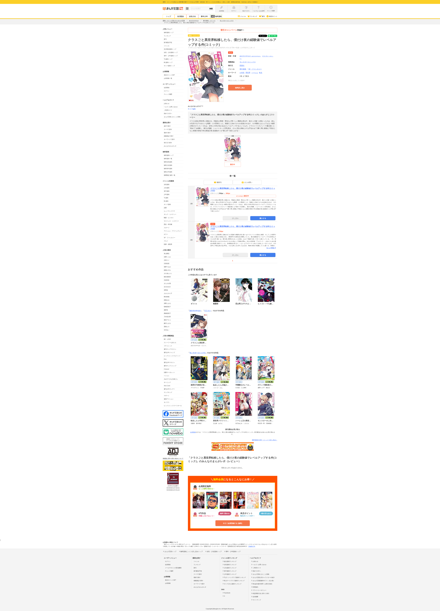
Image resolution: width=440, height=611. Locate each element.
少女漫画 (166, 188)
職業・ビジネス (168, 218)
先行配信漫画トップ (170, 49)
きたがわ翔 (167, 283)
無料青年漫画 (168, 168)
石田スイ (166, 260)
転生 (260, 73)
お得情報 (167, 583)
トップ (168, 16)
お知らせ (166, 103)
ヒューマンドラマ (169, 211)
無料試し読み (240, 88)
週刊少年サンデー (169, 389)
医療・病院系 (168, 244)
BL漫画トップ (168, 62)
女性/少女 (192, 16)
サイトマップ (257, 600)
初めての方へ (168, 113)
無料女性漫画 (168, 162)
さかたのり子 (168, 293)
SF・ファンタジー (169, 237)
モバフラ (166, 402)
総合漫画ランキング (230, 561)
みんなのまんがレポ (170, 146)
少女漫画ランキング (230, 568)
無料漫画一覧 (168, 158)
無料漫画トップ (168, 32)
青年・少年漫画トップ (171, 56)
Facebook (227, 593)
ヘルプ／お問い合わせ (171, 107)
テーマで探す (168, 129)
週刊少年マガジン (169, 362)
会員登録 (166, 87)
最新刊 (219, 182)
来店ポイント (273, 16)
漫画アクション (168, 399)
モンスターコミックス (198, 353)
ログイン (166, 91)
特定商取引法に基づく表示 (261, 593)
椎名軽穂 (166, 297)
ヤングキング (168, 392)
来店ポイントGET (169, 75)
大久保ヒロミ (168, 273)
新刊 (263, 16)
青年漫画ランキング (230, 571)
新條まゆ (166, 300)
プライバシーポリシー (259, 590)
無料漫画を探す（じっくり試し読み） (264, 440)
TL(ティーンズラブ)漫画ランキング (235, 577)
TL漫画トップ (168, 59)
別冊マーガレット (169, 372)
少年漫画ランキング (230, 574)
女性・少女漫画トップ (171, 52)
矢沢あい (166, 330)
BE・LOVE (167, 339)
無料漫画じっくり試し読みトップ (191, 551)
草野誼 (166, 290)
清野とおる (167, 303)
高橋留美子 (167, 313)
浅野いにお (167, 257)
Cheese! (166, 369)
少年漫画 (166, 194)
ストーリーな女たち (170, 342)
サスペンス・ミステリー (171, 221)
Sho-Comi (167, 386)
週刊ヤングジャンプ (170, 366)
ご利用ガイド (168, 110)
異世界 (248, 73)
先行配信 (180, 16)
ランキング (253, 16)
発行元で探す (168, 143)
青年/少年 (204, 16)
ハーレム (255, 73)
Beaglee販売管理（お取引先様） (263, 584)
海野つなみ (167, 267)
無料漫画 (218, 16)
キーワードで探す (169, 139)
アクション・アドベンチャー (173, 231)
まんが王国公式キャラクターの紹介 (264, 577)
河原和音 (166, 280)
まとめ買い (248, 182)
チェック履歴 (168, 94)
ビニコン (207, 311)
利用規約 (255, 587)
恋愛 (165, 208)
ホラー (166, 234)
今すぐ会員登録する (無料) (232, 523)
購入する (263, 218)
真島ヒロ (166, 326)
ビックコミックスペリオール (173, 405)
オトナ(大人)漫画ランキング (232, 584)
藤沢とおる (167, 323)
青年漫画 (166, 191)
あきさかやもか (250, 56)
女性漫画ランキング (230, 564)
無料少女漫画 (168, 165)
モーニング (167, 382)
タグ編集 (192, 109)
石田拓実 (166, 263)
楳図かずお (167, 270)
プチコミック (168, 346)
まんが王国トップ (170, 551)
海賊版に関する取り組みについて (173, 458)
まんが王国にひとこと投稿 (172, 117)
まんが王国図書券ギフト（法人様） (264, 580)
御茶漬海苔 (167, 277)
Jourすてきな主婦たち (171, 379)
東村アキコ (167, 320)
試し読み (235, 218)
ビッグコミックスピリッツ (172, 356)
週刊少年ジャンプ (169, 352)
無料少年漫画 (168, 172)
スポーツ (166, 227)
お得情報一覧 (168, 78)
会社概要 (255, 596)
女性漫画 (166, 184)
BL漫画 (166, 201)
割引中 (232, 164)
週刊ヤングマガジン (170, 349)
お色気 (242, 73)
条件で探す (167, 126)
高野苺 (166, 310)
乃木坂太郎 (167, 316)
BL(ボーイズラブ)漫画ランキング (234, 580)
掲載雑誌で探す (168, 136)
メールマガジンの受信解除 (173, 568)
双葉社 (242, 65)
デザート (166, 395)
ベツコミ (166, 376)
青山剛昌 (166, 253)
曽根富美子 (167, 307)
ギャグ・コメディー (170, 214)
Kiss (165, 359)
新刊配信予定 (168, 42)
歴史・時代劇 (168, 224)
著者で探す (167, 133)
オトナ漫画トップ (169, 66)
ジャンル (243, 16)
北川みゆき (167, 287)
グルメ (166, 241)
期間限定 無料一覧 (169, 175)
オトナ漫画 (167, 204)
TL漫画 (166, 198)
